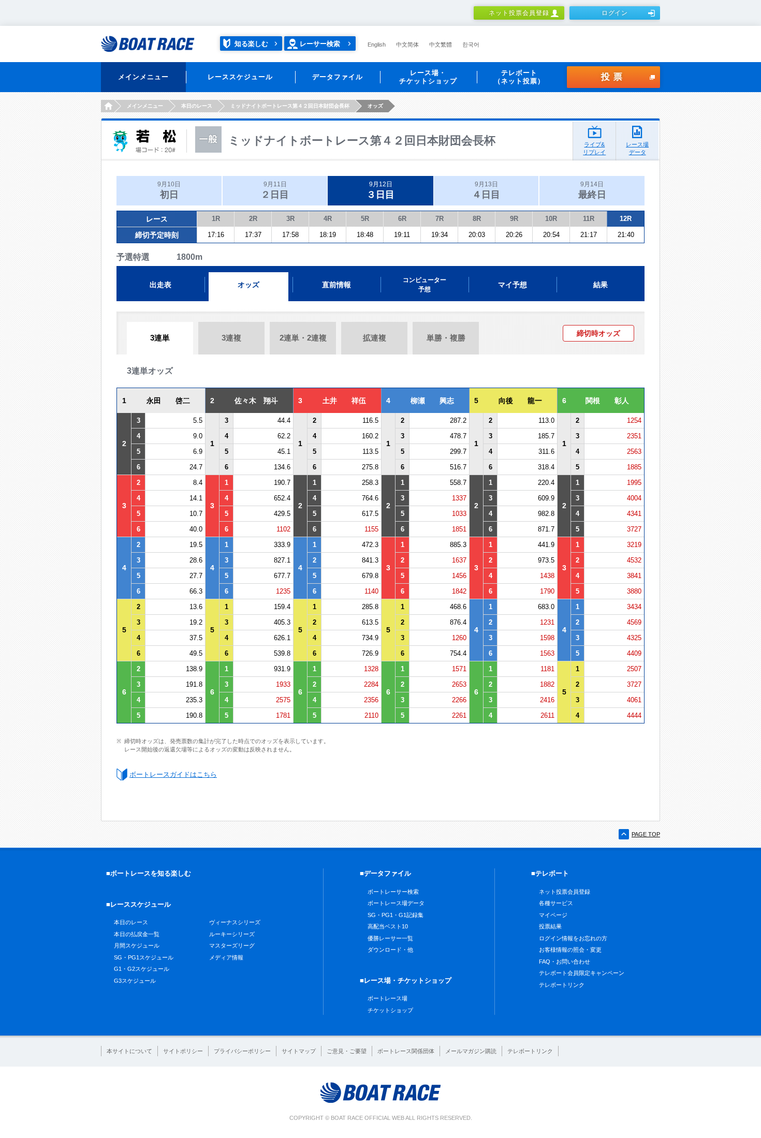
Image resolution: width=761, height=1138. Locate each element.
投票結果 (550, 926)
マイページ (553, 915)
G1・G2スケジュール (141, 969)
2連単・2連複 (303, 337)
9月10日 (169, 190)
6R (402, 219)
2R (253, 219)
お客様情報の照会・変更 (570, 950)
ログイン (615, 13)
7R (439, 219)
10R (551, 219)
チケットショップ (390, 1010)
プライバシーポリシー (242, 1051)
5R (365, 219)
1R (216, 219)
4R (328, 219)
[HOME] (107, 106)
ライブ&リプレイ (594, 148)
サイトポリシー (183, 1051)
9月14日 (592, 190)
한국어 (470, 44)
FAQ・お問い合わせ (564, 961)
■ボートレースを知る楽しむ (148, 873)
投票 (613, 77)
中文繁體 (440, 44)
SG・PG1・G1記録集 (395, 915)
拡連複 (374, 337)
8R (477, 219)
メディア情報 (226, 957)
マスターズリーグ (232, 945)
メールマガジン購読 (470, 1051)
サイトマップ (299, 1051)
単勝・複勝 (446, 337)
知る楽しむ (251, 44)
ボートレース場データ (396, 903)
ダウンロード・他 (390, 950)
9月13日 (486, 190)
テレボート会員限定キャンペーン (581, 973)
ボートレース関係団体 (405, 1051)
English (377, 44)
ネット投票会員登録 (519, 13)
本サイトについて (129, 1051)
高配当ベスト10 (388, 926)
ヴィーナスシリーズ (234, 922)
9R (514, 219)
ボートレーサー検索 (393, 892)
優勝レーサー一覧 (390, 938)
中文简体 (407, 44)
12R (626, 219)
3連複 (231, 337)
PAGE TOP (646, 834)
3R (290, 219)
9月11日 (275, 190)
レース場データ (637, 148)
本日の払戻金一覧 (136, 934)
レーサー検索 (320, 44)
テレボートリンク (561, 985)
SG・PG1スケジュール (143, 957)
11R (588, 219)
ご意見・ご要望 (347, 1051)
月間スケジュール (136, 945)
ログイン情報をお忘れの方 (573, 938)
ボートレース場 (387, 998)
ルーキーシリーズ (232, 934)
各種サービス (556, 903)
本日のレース (131, 922)
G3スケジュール (135, 981)
